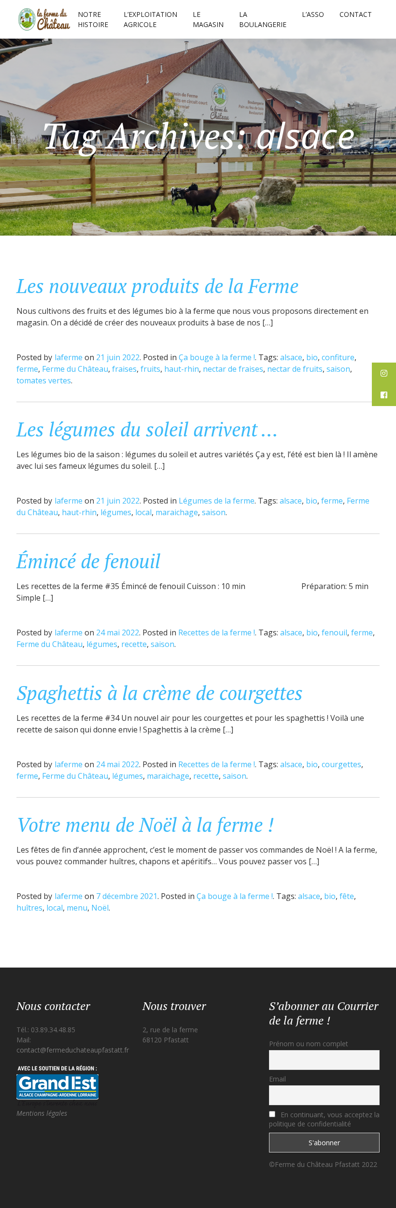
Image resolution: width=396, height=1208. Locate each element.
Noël (100, 907)
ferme (27, 369)
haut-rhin (181, 369)
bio (312, 357)
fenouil (334, 632)
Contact (355, 14)
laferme (69, 357)
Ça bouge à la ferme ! (217, 357)
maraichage (177, 512)
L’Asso (313, 14)
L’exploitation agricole (150, 19)
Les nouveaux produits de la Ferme (157, 285)
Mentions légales (41, 1113)
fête (346, 896)
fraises (124, 369)
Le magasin (208, 19)
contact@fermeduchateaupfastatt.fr (72, 1049)
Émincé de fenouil (88, 561)
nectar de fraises (233, 369)
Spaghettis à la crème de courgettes (159, 692)
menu (77, 907)
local (143, 512)
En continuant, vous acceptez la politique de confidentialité (324, 1119)
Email (277, 1078)
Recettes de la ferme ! (216, 632)
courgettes (341, 764)
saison (338, 369)
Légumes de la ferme (217, 500)
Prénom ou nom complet (308, 1043)
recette (134, 644)
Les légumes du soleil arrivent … (147, 429)
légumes (115, 512)
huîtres (29, 907)
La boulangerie (262, 19)
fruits (150, 369)
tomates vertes (43, 380)
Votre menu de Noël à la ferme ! (145, 824)
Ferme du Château (75, 369)
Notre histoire (93, 19)
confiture (338, 357)
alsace (291, 357)
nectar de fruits (295, 369)
